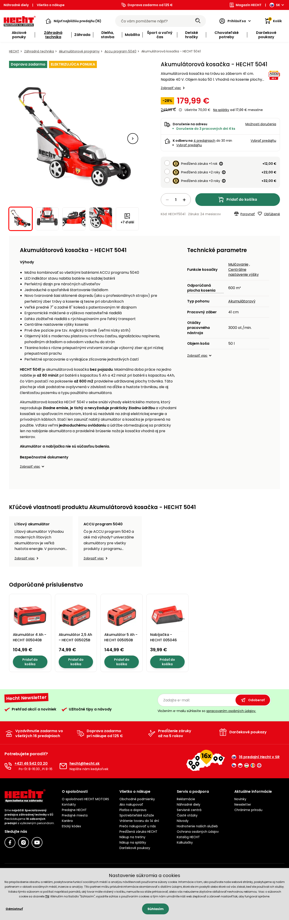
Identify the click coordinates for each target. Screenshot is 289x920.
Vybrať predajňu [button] (263, 140)
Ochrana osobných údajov (198, 831)
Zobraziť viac (171, 88)
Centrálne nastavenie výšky (243, 272)
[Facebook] (10, 842)
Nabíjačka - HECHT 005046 (163, 637)
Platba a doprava (132, 810)
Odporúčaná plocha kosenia (201, 288)
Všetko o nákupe (51, 5)
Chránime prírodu (248, 810)
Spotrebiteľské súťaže (136, 815)
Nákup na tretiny (132, 837)
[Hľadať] (197, 21)
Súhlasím (155, 909)
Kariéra (67, 821)
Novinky (240, 799)
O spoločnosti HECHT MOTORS (85, 799)
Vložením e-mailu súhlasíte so (207, 711)
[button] (73, 21)
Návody (183, 821)
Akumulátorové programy (79, 51)
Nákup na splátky (132, 842)
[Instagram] (23, 842)
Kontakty (69, 804)
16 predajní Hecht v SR (259, 757)
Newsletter (242, 804)
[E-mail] (63, 766)
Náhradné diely (16, 5)
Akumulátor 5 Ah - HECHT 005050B (121, 637)
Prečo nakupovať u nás (137, 826)
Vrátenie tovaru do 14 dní (139, 821)
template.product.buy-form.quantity (176, 199)
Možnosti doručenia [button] (260, 124)
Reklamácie (186, 799)
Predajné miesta (75, 815)
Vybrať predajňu (189, 145)
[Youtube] (37, 842)
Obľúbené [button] (272, 214)
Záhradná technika (39, 51)
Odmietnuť (14, 909)
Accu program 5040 (120, 51)
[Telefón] (8, 766)
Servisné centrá (189, 810)
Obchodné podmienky (137, 799)
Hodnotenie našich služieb (197, 826)
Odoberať (256, 700)
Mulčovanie (238, 264)
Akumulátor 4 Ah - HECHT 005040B (29, 637)
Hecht (14, 51)
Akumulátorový (241, 301)
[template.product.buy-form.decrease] (167, 199)
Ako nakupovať (131, 804)
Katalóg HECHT (188, 837)
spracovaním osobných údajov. (231, 711)
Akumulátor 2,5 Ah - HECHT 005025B (75, 637)
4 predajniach (204, 140)
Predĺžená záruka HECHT (138, 831)
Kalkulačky (185, 842)
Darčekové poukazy (134, 848)
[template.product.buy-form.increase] (184, 199)
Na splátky (221, 110)
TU (47, 896)
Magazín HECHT (248, 5)
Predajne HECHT (74, 810)
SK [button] (278, 5)
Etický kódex (71, 826)
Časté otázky (187, 815)
